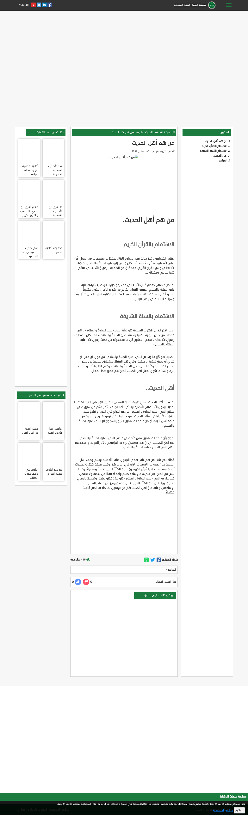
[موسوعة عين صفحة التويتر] (39, 5)
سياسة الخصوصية (223, 810)
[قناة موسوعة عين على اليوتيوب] (33, 5)
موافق (239, 810)
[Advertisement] (124, 39)
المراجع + (171, 570)
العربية (25, 5)
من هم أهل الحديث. (215, 141)
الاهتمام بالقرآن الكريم (214, 146)
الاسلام (159, 132)
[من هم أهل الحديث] (159, 560)
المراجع (223, 160)
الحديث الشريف (144, 132)
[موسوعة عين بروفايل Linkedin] (44, 5)
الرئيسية (170, 132)
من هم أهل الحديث (122, 132)
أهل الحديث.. (220, 156)
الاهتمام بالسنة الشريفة (213, 151)
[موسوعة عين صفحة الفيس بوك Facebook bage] (49, 5)
